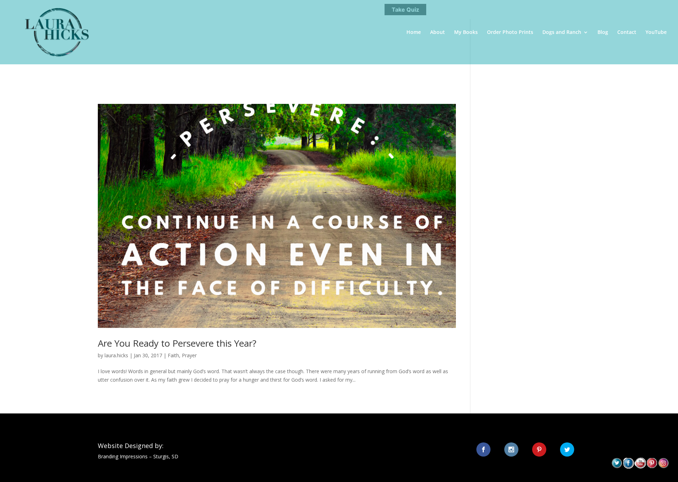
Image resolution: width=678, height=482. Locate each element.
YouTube (656, 32)
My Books (466, 32)
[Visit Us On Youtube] (640, 466)
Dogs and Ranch (561, 32)
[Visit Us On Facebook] (628, 466)
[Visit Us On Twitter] (617, 466)
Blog (602, 32)
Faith (173, 355)
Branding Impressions (123, 456)
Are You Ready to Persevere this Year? (177, 343)
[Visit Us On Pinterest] (652, 466)
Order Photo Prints (510, 32)
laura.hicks (116, 355)
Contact (626, 32)
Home (413, 32)
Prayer (189, 355)
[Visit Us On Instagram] (663, 466)
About (437, 32)
